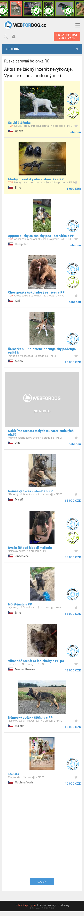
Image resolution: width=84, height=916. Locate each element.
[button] (77, 25)
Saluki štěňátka (19, 123)
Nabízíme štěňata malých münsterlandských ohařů (40, 432)
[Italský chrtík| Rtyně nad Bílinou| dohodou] (64, 8)
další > (42, 881)
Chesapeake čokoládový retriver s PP (36, 292)
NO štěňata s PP (20, 604)
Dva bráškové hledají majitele (30, 548)
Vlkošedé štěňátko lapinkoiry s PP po (36, 661)
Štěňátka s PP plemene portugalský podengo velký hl (42, 351)
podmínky (63, 905)
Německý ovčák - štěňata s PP (30, 491)
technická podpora (25, 905)
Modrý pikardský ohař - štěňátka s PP (36, 179)
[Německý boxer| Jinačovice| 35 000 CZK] (48, 8)
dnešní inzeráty (47, 905)
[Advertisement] (42, 831)
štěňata (13, 774)
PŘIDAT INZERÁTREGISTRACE (66, 36)
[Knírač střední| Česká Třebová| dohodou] (32, 8)
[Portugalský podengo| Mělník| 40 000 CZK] (16, 8)
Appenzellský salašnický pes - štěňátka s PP (41, 236)
